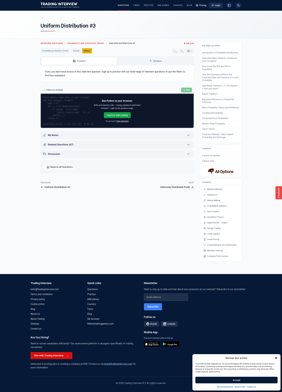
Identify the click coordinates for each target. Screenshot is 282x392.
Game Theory (208, 129)
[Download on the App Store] (152, 344)
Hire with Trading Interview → (51, 355)
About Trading (38, 318)
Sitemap (35, 323)
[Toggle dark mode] (238, 5)
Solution (157, 61)
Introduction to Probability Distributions (220, 52)
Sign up (105, 71)
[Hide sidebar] (229, 5)
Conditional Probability (212, 113)
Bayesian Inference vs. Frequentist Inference (218, 100)
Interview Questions (52, 43)
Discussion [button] (54, 154)
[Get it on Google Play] (170, 344)
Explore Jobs (208, 161)
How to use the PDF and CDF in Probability (216, 67)
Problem (81, 61)
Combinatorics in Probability (215, 118)
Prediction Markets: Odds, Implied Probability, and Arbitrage (217, 135)
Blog (189, 5)
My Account (93, 318)
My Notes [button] (53, 135)
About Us (35, 313)
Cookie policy (38, 304)
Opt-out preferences (225, 387)
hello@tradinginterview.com (45, 289)
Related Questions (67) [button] (60, 144)
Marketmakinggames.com (100, 323)
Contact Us (251, 387)
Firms (137, 5)
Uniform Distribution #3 (122, 43)
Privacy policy (38, 299)
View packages (122, 121)
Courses (178, 5)
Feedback (278, 193)
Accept (236, 380)
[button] (276, 357)
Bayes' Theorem (210, 94)
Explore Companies (211, 155)
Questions (123, 5)
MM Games (163, 5)
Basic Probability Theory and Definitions (220, 107)
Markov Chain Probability (213, 123)
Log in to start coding (117, 115)
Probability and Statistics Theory (86, 43)
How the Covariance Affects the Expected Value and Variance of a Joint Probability (220, 77)
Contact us (36, 328)
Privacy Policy (240, 387)
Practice (149, 5)
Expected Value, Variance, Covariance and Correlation (219, 59)
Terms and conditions (42, 294)
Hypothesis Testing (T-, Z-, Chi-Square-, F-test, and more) (220, 87)
